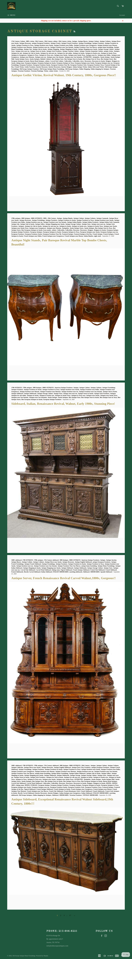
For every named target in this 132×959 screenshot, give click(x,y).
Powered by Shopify (42, 956)
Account (122, 15)
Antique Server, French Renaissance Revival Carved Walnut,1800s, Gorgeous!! (63, 578)
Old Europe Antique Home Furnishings (23, 956)
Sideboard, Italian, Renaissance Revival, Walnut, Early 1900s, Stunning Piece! (63, 403)
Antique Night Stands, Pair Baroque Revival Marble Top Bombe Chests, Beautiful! (41, 371)
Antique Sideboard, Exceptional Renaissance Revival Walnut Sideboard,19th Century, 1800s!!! (46, 900)
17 (70, 915)
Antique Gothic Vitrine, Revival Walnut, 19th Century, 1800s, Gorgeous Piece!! (63, 75)
